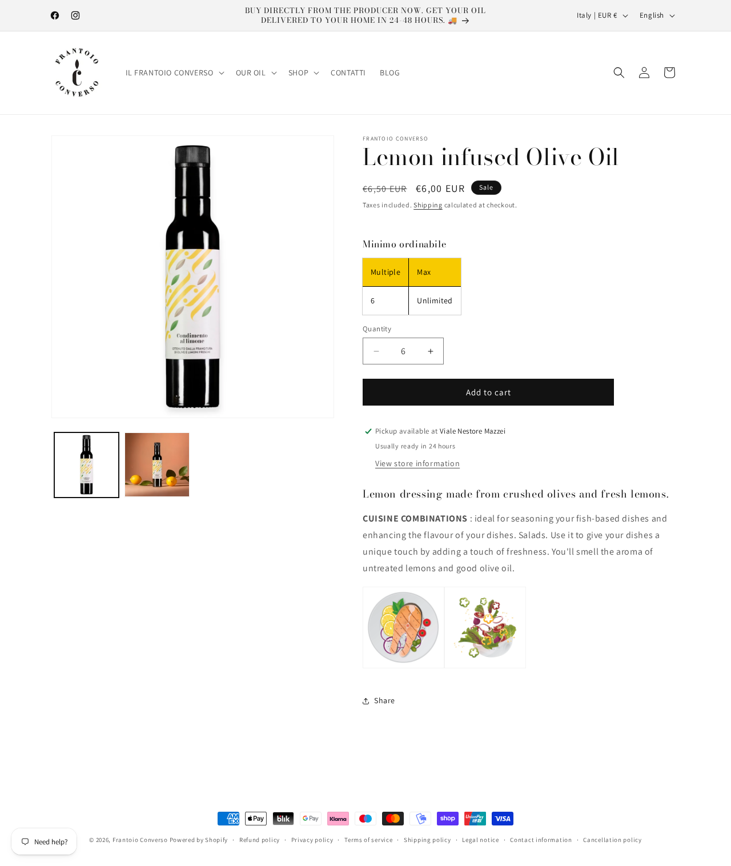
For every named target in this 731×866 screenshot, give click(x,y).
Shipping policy (427, 840)
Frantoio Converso (140, 840)
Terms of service (368, 840)
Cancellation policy (612, 840)
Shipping (428, 205)
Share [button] (384, 700)
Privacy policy (312, 840)
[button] (174, 73)
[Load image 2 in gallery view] (156, 464)
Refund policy (259, 840)
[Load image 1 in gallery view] (86, 464)
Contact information (541, 840)
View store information (417, 463)
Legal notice (480, 840)
